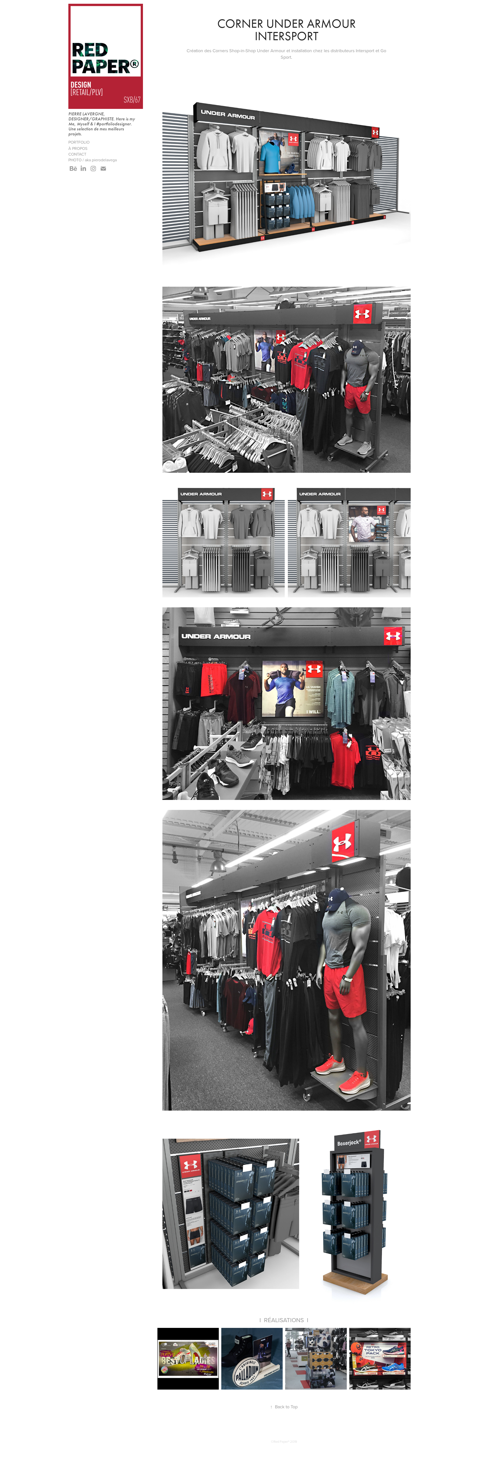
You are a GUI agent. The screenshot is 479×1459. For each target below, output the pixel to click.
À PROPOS (77, 148)
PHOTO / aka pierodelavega (92, 160)
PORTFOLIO (79, 142)
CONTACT (77, 154)
